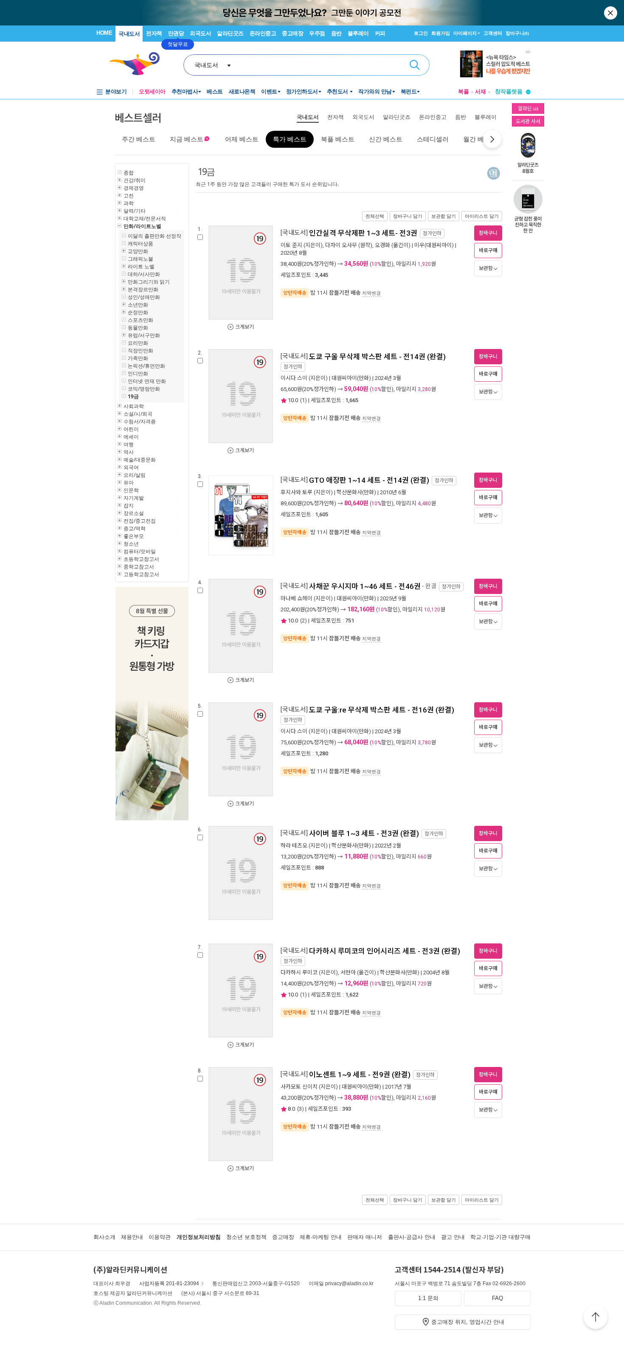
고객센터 (492, 33)
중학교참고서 (139, 566)
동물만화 (138, 327)
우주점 (317, 33)
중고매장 (292, 33)
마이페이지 (465, 33)
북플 (463, 91)
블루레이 (358, 33)
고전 (129, 195)
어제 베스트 (242, 139)
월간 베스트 (480, 139)
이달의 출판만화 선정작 (154, 235)
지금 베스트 (186, 139)
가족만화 (138, 358)
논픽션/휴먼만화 (146, 365)
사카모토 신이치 (299, 1087)
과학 (129, 203)
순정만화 (138, 312)
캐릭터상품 (140, 243)
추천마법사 (184, 91)
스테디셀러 (433, 139)
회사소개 (104, 1237)
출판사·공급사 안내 (412, 1237)
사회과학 (134, 406)
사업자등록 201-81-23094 (169, 1283)
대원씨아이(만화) (351, 378)
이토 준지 (291, 245)
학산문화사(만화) (356, 492)
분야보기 (115, 91)
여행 (129, 444)
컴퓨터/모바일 (140, 551)
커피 (380, 33)
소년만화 (138, 304)
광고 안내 (453, 1237)
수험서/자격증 (140, 421)
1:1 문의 (428, 1298)
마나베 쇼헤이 (296, 598)
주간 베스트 (138, 139)
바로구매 (488, 250)
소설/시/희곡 (138, 413)
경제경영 (134, 187)
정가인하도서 (302, 91)
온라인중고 (263, 33)
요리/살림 (135, 474)
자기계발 (134, 497)
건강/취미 (135, 180)
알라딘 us (528, 108)
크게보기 (244, 327)
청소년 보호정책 (246, 1237)
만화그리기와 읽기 (149, 281)
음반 (336, 33)
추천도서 (338, 91)
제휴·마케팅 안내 (321, 1237)
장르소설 (134, 513)
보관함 (486, 268)
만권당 (176, 33)
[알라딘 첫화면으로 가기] (138, 64)
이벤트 (269, 91)
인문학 (131, 490)
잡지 (129, 505)
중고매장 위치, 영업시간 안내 (467, 1322)
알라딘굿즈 (230, 33)
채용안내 (132, 1237)
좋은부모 (134, 536)
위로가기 (595, 1318)
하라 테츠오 (294, 845)
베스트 (215, 91)
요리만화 (138, 342)
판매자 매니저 (364, 1237)
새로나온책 (242, 91)
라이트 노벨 (141, 266)
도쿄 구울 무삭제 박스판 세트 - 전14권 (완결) (377, 356)
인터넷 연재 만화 (147, 381)
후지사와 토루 (296, 492)
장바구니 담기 (407, 216)
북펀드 (409, 91)
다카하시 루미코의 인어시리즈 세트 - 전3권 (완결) (384, 951)
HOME (104, 33)
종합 (129, 172)
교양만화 (138, 251)
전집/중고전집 (140, 520)
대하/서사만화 (144, 274)
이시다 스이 (294, 378)
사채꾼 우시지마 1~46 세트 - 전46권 (365, 586)
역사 (129, 452)
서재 (480, 91)
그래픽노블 (140, 258)
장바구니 (517, 33)
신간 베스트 (385, 139)
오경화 (382, 245)
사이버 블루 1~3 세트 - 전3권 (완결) (364, 833)
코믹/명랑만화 (144, 388)
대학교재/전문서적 (145, 218)
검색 (414, 65)
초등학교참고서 (141, 559)
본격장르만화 (143, 289)
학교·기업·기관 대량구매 (500, 1237)
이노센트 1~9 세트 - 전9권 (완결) (359, 1074)
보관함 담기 (443, 216)
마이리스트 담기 (482, 216)
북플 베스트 (337, 139)
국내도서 (129, 34)
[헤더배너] (495, 64)
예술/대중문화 (140, 459)
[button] (492, 139)
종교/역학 (135, 528)
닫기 (611, 12)
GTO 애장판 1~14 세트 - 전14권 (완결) (369, 480)
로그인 (421, 33)
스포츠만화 (140, 320)
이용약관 (160, 1237)
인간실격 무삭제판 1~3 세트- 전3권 (363, 233)
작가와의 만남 (375, 91)
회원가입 (440, 33)
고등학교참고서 (141, 574)
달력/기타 (135, 210)
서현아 (348, 972)
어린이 (131, 429)
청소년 (131, 543)
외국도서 (200, 33)
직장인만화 (140, 350)
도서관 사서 (528, 120)
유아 (129, 482)
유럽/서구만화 (144, 335)
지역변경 (371, 293)
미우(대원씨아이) (434, 245)
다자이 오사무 (341, 245)
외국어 (131, 467)
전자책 (154, 33)
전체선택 (374, 216)
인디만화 (138, 373)
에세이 (131, 436)
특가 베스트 (289, 139)
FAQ (497, 1298)
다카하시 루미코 (299, 972)
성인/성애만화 (144, 297)
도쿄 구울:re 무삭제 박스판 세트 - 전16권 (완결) (381, 710)
